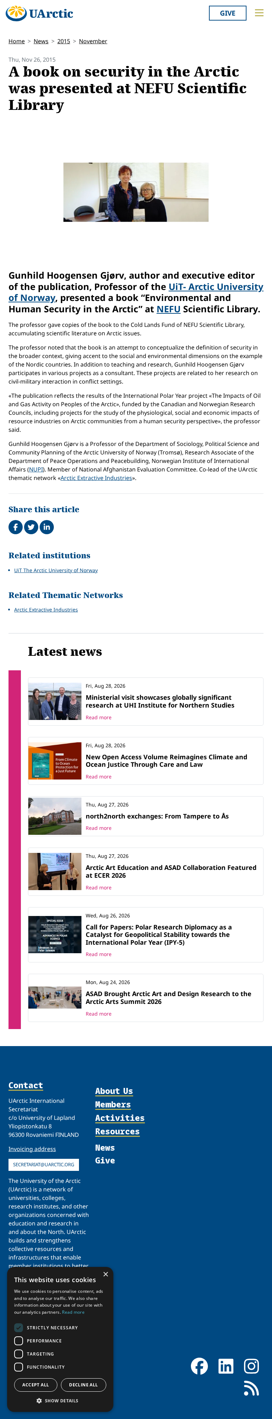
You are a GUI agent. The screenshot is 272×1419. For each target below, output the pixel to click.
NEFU (169, 309)
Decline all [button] (83, 1385)
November (93, 41)
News (41, 41)
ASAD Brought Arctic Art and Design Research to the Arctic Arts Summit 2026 (168, 997)
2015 (63, 41)
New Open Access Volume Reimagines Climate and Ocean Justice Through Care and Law (166, 761)
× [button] (105, 1274)
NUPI (36, 469)
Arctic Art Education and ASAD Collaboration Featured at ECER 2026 (171, 871)
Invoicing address (32, 1149)
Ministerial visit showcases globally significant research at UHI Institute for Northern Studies (160, 701)
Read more (99, 717)
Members (113, 1104)
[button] (60, 1400)
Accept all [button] (35, 1385)
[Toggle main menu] (259, 13)
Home (16, 41)
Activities (120, 1118)
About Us (114, 1091)
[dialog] (60, 1339)
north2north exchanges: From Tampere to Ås (157, 816)
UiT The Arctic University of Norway (56, 570)
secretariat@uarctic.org (43, 1164)
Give (228, 13)
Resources (117, 1131)
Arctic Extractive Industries (96, 478)
